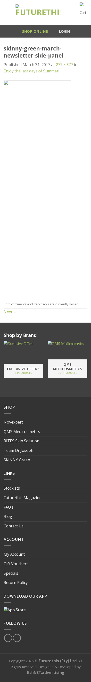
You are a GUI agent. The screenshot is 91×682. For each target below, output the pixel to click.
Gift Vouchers (16, 563)
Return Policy (16, 582)
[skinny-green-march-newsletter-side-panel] (37, 186)
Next (10, 312)
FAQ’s (9, 507)
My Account (14, 554)
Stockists (12, 488)
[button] (6, 13)
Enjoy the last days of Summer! (31, 71)
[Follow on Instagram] (17, 638)
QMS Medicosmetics (22, 431)
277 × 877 (64, 64)
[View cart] (83, 15)
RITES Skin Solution (21, 441)
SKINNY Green (17, 460)
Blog (8, 516)
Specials (11, 573)
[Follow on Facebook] (8, 638)
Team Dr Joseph (18, 450)
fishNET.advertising (45, 672)
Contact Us (14, 526)
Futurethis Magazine (22, 497)
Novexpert (13, 422)
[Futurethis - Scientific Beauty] (38, 12)
